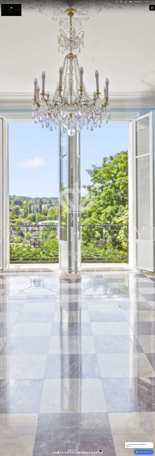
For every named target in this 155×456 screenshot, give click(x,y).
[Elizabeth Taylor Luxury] (11, 15)
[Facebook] (116, 1)
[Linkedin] (131, 1)
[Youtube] (126, 1)
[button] (143, 452)
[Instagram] (121, 1)
